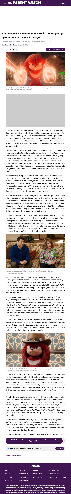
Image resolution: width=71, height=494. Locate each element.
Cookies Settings (24, 481)
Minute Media (14, 485)
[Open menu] (5, 3)
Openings (21, 470)
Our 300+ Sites (53, 470)
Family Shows (16, 455)
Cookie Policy (23, 477)
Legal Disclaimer (39, 477)
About (7, 470)
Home (8, 455)
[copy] (17, 49)
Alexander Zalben (11, 45)
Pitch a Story (38, 474)
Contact (36, 470)
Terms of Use (10, 477)
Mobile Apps (9, 474)
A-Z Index (8, 481)
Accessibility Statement (57, 477)
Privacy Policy (53, 474)
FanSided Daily (23, 474)
